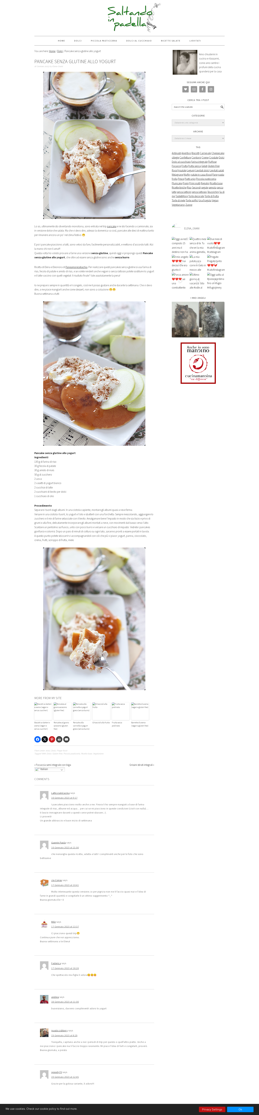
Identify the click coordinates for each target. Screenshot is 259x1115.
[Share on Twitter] (45, 739)
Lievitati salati (217, 170)
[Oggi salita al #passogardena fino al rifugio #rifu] (216, 281)
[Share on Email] (66, 739)
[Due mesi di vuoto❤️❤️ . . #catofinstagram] (216, 245)
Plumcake (177, 183)
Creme (205, 157)
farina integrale (199, 161)
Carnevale (205, 153)
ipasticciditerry (59, 1030)
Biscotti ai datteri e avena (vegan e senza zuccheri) (42, 725)
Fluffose (212, 161)
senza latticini (184, 192)
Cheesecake (217, 153)
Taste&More (181, 196)
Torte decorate (196, 196)
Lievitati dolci (202, 170)
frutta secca (194, 166)
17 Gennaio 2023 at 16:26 (65, 968)
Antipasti (176, 153)
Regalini (205, 183)
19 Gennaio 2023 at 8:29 (64, 1035)
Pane (215, 174)
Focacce (176, 166)
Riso (189, 187)
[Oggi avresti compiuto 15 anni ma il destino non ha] (180, 245)
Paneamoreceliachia (76, 267)
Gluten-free (57, 754)
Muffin (187, 174)
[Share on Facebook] (37, 739)
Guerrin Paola (58, 842)
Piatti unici (190, 179)
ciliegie (175, 157)
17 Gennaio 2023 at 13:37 (65, 926)
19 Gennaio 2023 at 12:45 (65, 1076)
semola (212, 187)
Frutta (184, 166)
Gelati (204, 166)
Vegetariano (98, 754)
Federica (56, 963)
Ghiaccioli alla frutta (101, 722)
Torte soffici (192, 200)
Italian (44, 769)
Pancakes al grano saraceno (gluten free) (61, 725)
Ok (240, 1109)
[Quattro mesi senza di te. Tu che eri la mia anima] (198, 245)
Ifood (175, 170)
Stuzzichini (213, 192)
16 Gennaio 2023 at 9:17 (64, 797)
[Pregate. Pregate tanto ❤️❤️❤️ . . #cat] (216, 263)
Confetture (185, 157)
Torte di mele (178, 200)
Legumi (191, 170)
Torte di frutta (212, 196)
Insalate (182, 170)
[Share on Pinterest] (52, 739)
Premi (186, 183)
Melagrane (177, 174)
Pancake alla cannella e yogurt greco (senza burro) (81, 725)
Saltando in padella (129, 18)
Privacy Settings (212, 1109)
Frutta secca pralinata (117, 724)
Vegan (215, 200)
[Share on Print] (59, 739)
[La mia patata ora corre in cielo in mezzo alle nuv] (198, 263)
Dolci (53, 751)
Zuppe (188, 204)
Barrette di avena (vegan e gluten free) (139, 724)
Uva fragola (205, 200)
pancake (111, 226)
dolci (48, 751)
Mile (53, 921)
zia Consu (56, 880)
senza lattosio (199, 192)
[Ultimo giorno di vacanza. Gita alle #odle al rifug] (198, 281)
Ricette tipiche (179, 187)
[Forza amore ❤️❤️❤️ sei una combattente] (180, 281)
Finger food (62, 751)
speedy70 (56, 1072)
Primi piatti (194, 183)
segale (204, 187)
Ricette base (86, 754)
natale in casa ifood (201, 174)
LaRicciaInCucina (60, 793)
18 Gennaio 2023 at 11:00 (65, 1001)
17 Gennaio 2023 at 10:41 (65, 885)
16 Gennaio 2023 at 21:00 (65, 847)
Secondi (196, 187)
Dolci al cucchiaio (181, 161)
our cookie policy (45, 1108)
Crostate (213, 157)
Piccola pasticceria (71, 754)
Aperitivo (186, 153)
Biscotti (195, 153)
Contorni (196, 157)
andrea (55, 997)
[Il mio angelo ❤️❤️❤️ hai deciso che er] (180, 263)
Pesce (181, 179)
